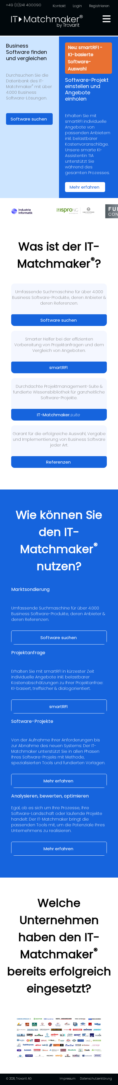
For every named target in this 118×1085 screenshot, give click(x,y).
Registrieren (99, 6)
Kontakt (59, 6)
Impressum (68, 1078)
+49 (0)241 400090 (23, 5)
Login (77, 6)
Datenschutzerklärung (96, 1078)
